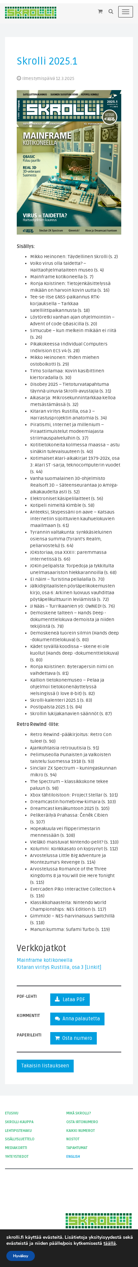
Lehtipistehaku (18, 1131)
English (73, 1156)
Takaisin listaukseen (45, 1066)
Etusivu (11, 1113)
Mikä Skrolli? (78, 1113)
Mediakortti (16, 1148)
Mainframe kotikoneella (44, 960)
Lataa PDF (72, 999)
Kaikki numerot (80, 1131)
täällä (110, 1243)
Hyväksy (20, 1256)
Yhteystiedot (16, 1156)
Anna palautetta (80, 1019)
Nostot (72, 1139)
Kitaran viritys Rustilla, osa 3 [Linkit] (59, 967)
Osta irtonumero (82, 1122)
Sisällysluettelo (19, 1139)
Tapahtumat (76, 1148)
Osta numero (76, 1038)
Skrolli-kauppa (19, 1122)
